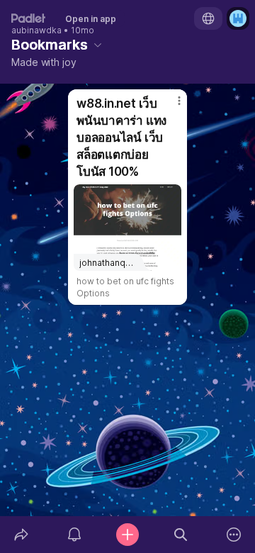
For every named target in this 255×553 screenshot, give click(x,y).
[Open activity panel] (74, 534)
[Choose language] (208, 18)
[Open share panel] (21, 534)
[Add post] (127, 534)
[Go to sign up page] (238, 18)
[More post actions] (170, 106)
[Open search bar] (181, 534)
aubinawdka (36, 30)
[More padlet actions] (234, 534)
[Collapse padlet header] (98, 44)
